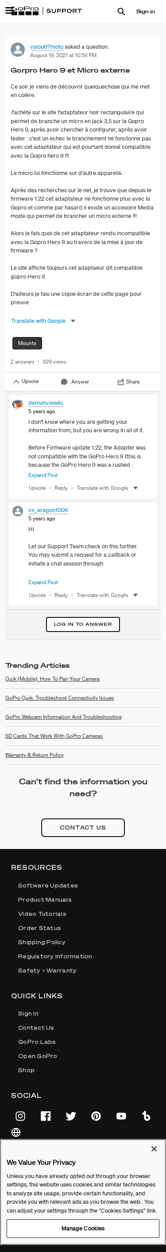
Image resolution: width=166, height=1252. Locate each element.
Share (132, 381)
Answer (80, 381)
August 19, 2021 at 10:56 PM (63, 55)
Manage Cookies (83, 1228)
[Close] (154, 1149)
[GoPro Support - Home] (46, 11)
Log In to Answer (83, 624)
